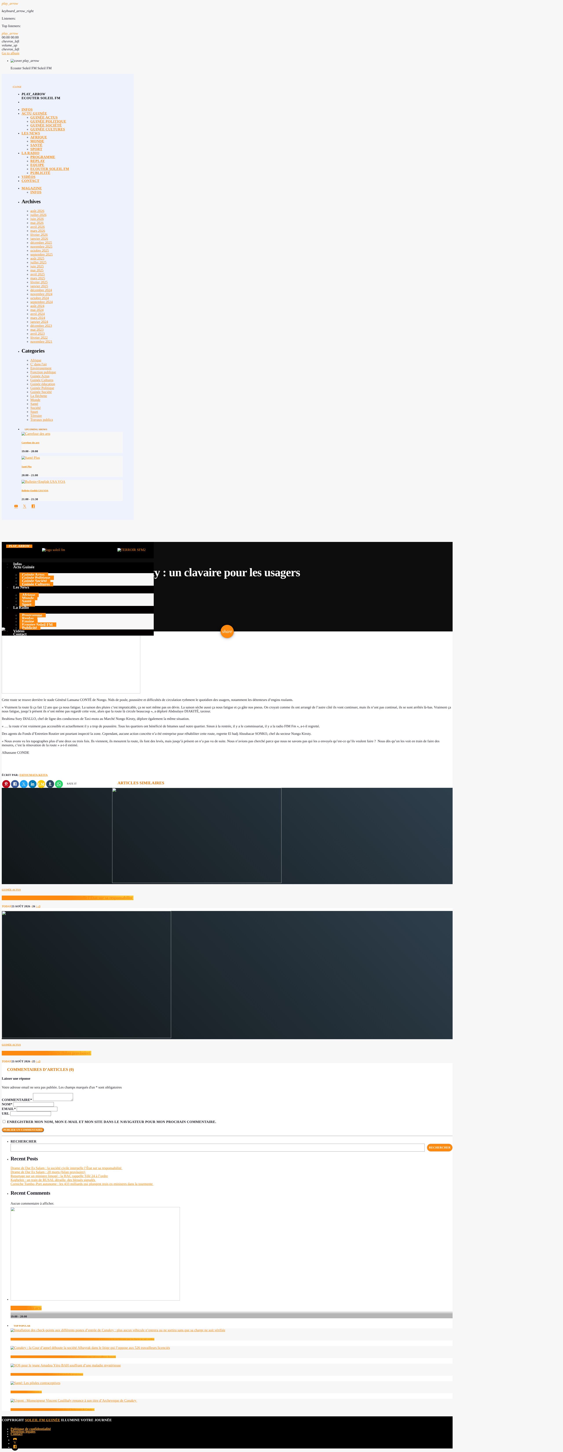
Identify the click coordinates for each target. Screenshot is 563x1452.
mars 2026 (37, 231)
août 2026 (37, 211)
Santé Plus (27, 466)
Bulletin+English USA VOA (35, 490)
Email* (9, 1109)
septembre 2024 (41, 302)
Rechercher (24, 1141)
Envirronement (40, 368)
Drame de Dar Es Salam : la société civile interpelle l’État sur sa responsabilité (67, 898)
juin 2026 (37, 219)
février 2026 (39, 235)
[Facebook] (15, 1447)
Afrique (35, 360)
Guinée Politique (42, 388)
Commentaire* (17, 1100)
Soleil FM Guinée (42, 1420)
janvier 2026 (39, 239)
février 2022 (39, 338)
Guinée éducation (42, 384)
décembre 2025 (41, 243)
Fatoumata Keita (33, 775)
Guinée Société (41, 392)
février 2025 (39, 282)
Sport (34, 412)
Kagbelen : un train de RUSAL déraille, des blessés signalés (53, 1180)
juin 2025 (37, 266)
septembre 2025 (41, 254)
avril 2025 (37, 274)
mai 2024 (37, 310)
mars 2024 (37, 318)
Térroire (36, 416)
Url (5, 1114)
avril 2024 (37, 314)
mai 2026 (37, 223)
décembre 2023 (41, 326)
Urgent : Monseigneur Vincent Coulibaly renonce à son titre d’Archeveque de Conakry (53, 1409)
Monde (35, 400)
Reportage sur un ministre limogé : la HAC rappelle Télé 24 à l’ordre (59, 1176)
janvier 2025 (39, 286)
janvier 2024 (39, 322)
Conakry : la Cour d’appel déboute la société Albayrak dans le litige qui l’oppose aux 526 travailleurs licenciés (63, 1356)
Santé (34, 404)
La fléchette (38, 396)
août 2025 (37, 258)
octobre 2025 (39, 250)
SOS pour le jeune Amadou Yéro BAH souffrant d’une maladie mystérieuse (47, 1374)
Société (35, 408)
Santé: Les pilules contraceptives (26, 1392)
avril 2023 (37, 334)
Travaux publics (41, 420)
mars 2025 (37, 278)
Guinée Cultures (41, 380)
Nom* (7, 1104)
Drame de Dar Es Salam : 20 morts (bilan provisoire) (46, 1053)
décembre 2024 (41, 290)
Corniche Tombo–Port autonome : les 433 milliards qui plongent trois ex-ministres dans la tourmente (82, 1184)
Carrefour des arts (30, 442)
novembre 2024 (41, 294)
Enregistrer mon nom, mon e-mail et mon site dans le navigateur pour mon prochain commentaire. (111, 1122)
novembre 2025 (41, 247)
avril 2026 (37, 227)
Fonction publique (43, 372)
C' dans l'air (38, 364)
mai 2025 (37, 270)
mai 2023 (37, 330)
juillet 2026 (38, 215)
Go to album (10, 53)
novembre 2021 (41, 342)
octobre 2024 (39, 298)
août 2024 (37, 306)
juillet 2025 (38, 262)
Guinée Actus (39, 376)
